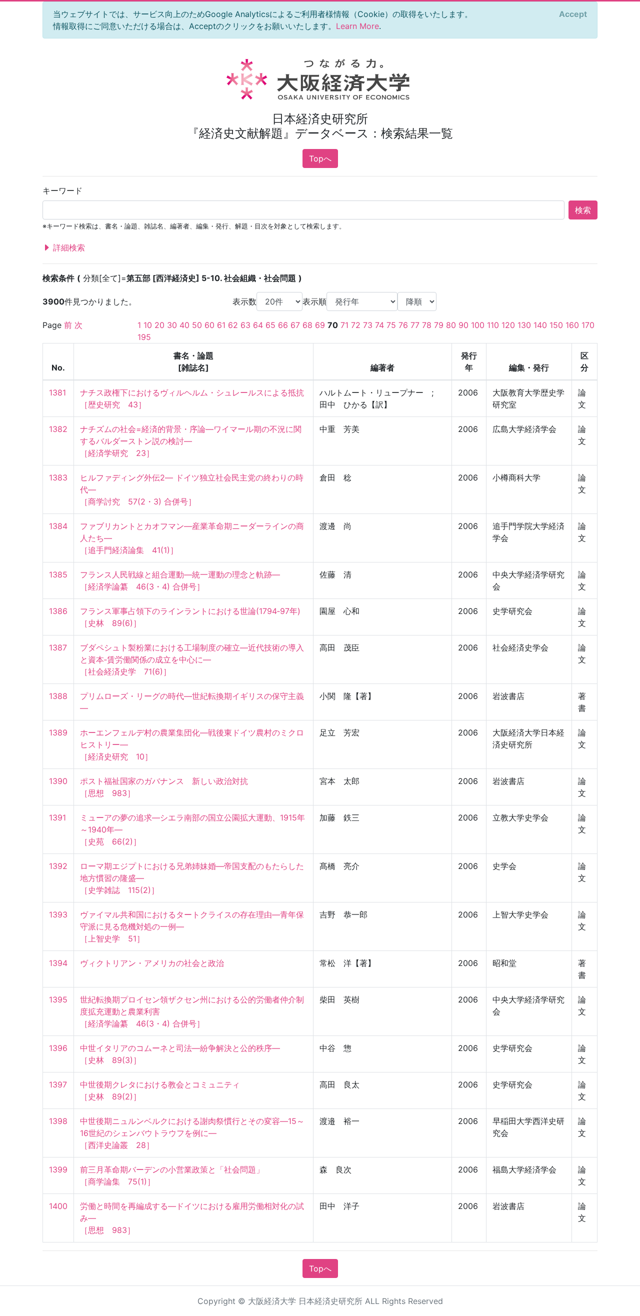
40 (185, 325)
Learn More (357, 26)
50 (197, 325)
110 (493, 325)
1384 (58, 526)
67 (295, 325)
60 (209, 325)
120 (508, 325)
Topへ (320, 159)
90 (463, 325)
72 (355, 325)
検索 (583, 210)
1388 (58, 696)
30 (172, 325)
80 (451, 325)
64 (258, 325)
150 (556, 325)
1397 (58, 1085)
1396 (58, 1048)
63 (245, 325)
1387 (58, 647)
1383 (58, 477)
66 (283, 325)
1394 (58, 963)
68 (307, 325)
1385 (58, 575)
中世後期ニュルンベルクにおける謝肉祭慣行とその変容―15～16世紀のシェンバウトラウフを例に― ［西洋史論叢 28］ (192, 1133)
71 (344, 325)
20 (159, 325)
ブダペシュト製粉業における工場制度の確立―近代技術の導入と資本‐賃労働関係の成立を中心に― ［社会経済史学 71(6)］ (192, 659)
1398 (58, 1121)
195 (144, 337)
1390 (58, 781)
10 (148, 325)
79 (439, 325)
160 (572, 325)
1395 (58, 999)
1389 (58, 733)
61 (221, 325)
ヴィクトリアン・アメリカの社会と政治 (152, 963)
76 (403, 325)
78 (427, 325)
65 (271, 325)
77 (415, 325)
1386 (58, 611)
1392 (58, 866)
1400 (58, 1206)
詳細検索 (67, 247)
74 (379, 325)
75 (391, 325)
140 (540, 325)
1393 (58, 915)
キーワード (62, 191)
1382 (58, 429)
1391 (57, 817)
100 (477, 325)
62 (233, 325)
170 (588, 325)
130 (524, 325)
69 (320, 325)
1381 (57, 393)
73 (367, 325)
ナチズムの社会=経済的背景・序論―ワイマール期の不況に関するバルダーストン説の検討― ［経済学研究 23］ (191, 441)
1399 (58, 1169)
